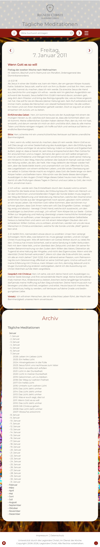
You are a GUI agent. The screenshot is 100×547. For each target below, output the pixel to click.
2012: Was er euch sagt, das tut (29, 397)
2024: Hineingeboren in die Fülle (30, 362)
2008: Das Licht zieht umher (27, 409)
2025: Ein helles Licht (24, 359)
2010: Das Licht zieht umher (27, 403)
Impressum (42, 535)
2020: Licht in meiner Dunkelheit (30, 374)
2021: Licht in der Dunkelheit (28, 371)
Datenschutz (57, 535)
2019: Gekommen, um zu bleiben (30, 377)
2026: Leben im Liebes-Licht (27, 356)
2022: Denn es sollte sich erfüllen (30, 368)
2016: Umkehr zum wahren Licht (30, 385)
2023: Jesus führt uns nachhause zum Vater (35, 365)
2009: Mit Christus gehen (26, 406)
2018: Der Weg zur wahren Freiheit (31, 380)
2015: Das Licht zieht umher (27, 388)
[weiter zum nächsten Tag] (89, 50)
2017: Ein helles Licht (23, 382)
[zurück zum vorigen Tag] (11, 50)
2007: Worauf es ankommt (26, 412)
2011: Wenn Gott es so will (26, 400)
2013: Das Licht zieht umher (27, 394)
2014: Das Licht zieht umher (27, 391)
